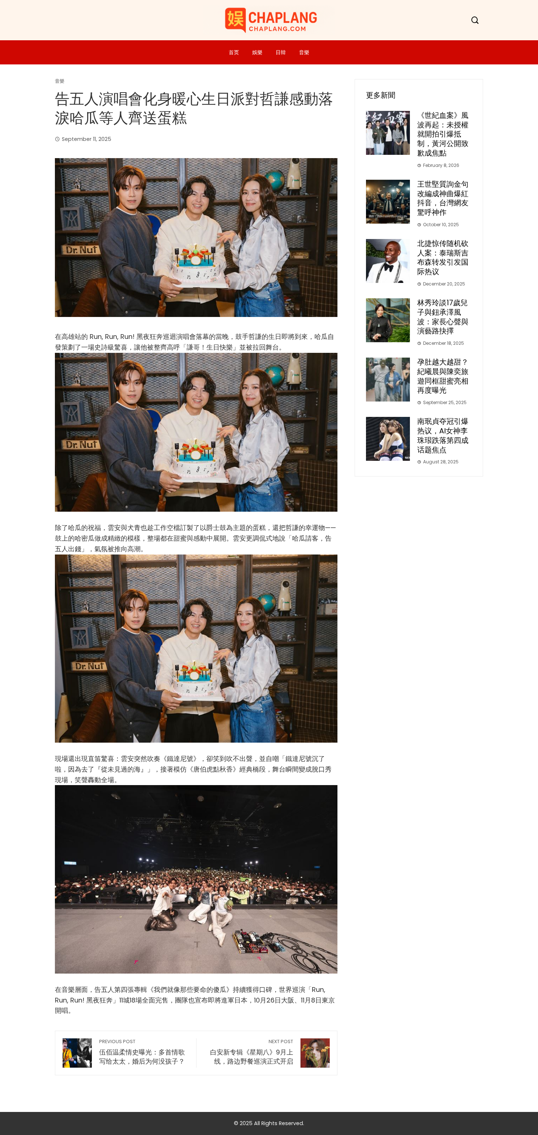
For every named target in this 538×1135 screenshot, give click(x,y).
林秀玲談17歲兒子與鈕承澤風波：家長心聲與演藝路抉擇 (442, 317)
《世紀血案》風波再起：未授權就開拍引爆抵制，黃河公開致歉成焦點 (442, 134)
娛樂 (257, 52)
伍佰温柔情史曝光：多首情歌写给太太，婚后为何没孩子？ (142, 1052)
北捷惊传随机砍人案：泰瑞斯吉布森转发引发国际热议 (442, 257)
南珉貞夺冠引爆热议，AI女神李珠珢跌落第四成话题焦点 (442, 435)
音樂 (304, 52)
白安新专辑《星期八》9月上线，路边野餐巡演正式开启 (251, 1052)
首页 (234, 52)
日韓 (281, 52)
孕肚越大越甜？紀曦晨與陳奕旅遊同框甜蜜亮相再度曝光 (442, 376)
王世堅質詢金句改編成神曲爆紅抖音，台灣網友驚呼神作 (442, 198)
